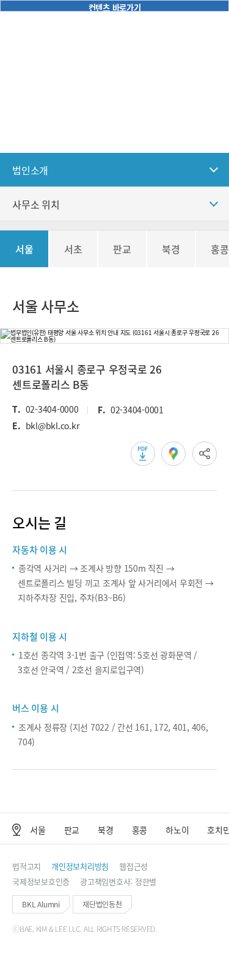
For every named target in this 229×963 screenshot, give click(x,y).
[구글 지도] (173, 453)
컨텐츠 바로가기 (115, 7)
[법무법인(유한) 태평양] (39, 18)
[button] (181, 18)
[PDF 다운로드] (143, 453)
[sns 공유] (204, 453)
